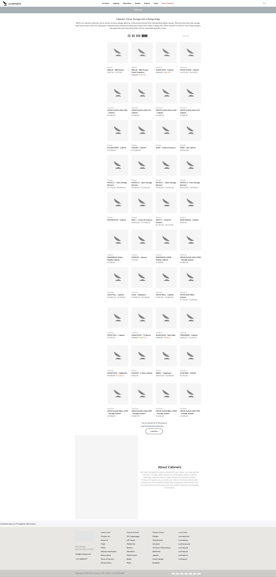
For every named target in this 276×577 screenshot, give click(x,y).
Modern (155, 536)
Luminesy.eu (183, 540)
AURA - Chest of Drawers (166, 148)
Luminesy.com (184, 536)
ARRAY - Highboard (163, 373)
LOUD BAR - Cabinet (188, 373)
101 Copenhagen (133, 536)
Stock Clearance (168, 3)
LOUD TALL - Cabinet (115, 295)
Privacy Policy (106, 563)
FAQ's (103, 548)
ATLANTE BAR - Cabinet (116, 148)
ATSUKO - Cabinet (139, 148)
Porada (109, 145)
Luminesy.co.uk (184, 544)
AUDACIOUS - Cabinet (165, 70)
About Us (104, 540)
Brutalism (156, 563)
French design (158, 559)
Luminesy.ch (183, 555)
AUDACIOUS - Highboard (117, 373)
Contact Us (105, 536)
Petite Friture (132, 555)
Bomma (130, 548)
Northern (183, 67)
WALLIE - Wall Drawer (115, 70)
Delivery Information (108, 551)
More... (129, 563)
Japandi (155, 555)
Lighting (116, 3)
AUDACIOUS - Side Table (165, 335)
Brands (137, 3)
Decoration (127, 3)
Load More (154, 431)
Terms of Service (107, 559)
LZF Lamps (131, 540)
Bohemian (156, 551)
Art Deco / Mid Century (162, 548)
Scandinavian (158, 540)
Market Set (131, 544)
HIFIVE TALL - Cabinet (116, 335)
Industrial (156, 544)
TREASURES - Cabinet (188, 335)
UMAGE (159, 67)
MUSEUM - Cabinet (139, 257)
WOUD (110, 67)
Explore (147, 3)
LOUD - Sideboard (139, 295)
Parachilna (131, 551)
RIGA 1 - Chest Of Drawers (142, 220)
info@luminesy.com (83, 554)
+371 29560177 (81, 559)
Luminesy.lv (182, 559)
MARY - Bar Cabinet (188, 148)
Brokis (129, 559)
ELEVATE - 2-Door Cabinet (142, 373)
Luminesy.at (183, 551)
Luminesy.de (183, 548)
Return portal (106, 555)
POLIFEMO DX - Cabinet (116, 220)
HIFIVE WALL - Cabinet (165, 295)
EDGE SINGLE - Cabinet (189, 220)
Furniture (105, 3)
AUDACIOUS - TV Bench (141, 335)
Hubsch (183, 217)
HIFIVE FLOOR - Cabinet (189, 70)
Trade (156, 3)
